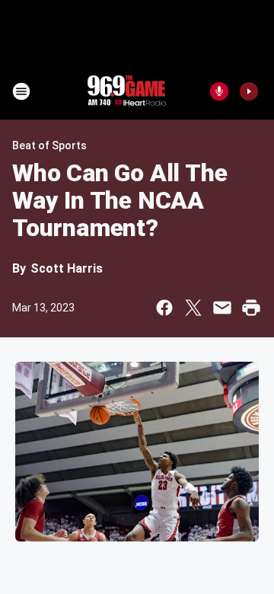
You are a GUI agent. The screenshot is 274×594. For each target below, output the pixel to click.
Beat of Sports (49, 145)
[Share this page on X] (193, 307)
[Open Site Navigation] (21, 91)
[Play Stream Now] (249, 91)
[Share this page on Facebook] (164, 307)
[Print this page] (251, 307)
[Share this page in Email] (222, 307)
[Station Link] (126, 91)
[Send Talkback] (219, 91)
